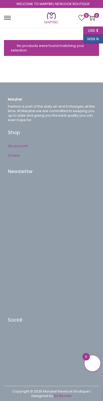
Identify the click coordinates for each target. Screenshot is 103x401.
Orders (14, 155)
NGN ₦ (91, 38)
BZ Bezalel (63, 395)
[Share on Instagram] (17, 360)
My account (18, 145)
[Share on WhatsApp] (17, 352)
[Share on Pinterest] (17, 344)
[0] (81, 18)
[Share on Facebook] (17, 336)
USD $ (90, 30)
